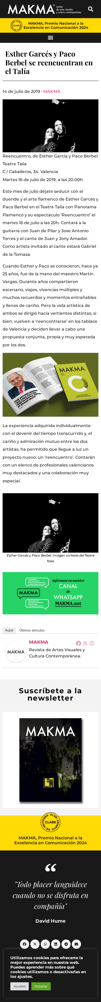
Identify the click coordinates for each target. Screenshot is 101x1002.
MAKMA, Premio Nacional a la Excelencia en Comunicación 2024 (56, 25)
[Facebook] (78, 643)
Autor (9, 630)
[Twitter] (85, 643)
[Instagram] (92, 643)
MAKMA (51, 91)
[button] (90, 9)
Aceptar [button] (41, 986)
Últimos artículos (32, 630)
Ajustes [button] (19, 986)
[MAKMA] (16, 652)
